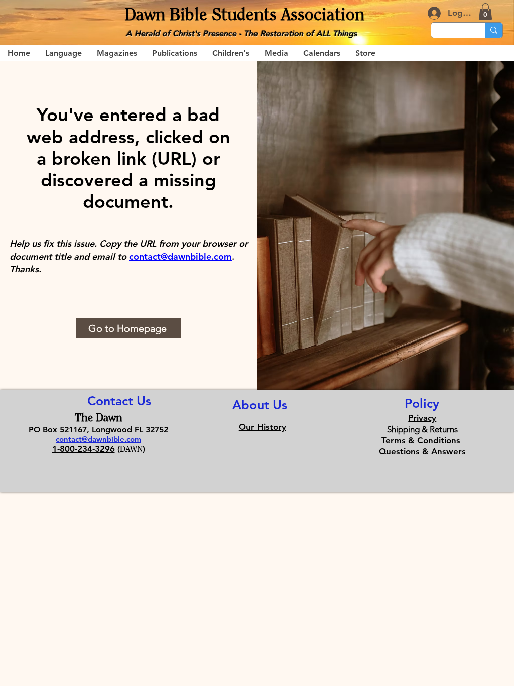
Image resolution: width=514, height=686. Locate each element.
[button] (485, 11)
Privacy (422, 418)
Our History (262, 427)
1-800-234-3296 (83, 449)
